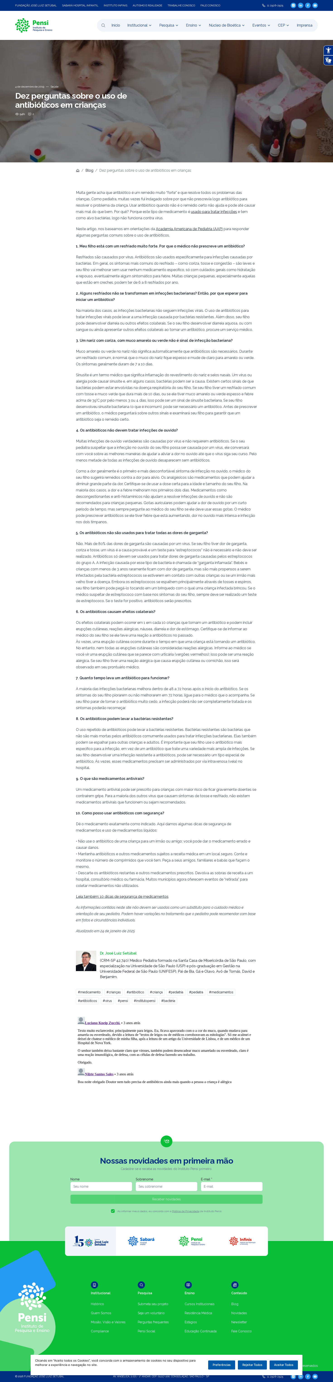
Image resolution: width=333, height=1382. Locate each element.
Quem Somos (101, 1313)
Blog (89, 170)
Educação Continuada (201, 1331)
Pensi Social (146, 1331)
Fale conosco (210, 5)
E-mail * (206, 1179)
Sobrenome (144, 1179)
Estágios (191, 1322)
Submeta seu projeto (153, 1304)
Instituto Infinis (115, 5)
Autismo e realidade (147, 5)
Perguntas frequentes (153, 1322)
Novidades (239, 1313)
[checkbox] (113, 1211)
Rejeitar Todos (252, 1365)
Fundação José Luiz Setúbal (36, 5)
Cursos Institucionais (200, 1304)
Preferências (222, 1365)
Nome (75, 1179)
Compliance (100, 1331)
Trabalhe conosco (181, 5)
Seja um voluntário (151, 1313)
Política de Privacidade (185, 1211)
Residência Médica (198, 1313)
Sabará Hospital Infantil (80, 5)
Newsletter (239, 1322)
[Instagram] (293, 5)
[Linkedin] (300, 5)
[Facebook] (308, 5)
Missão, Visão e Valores (108, 1322)
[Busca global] (103, 25)
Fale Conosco (241, 1331)
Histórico (97, 1304)
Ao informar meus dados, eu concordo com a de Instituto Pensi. (169, 1211)
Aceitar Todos (283, 1365)
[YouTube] (315, 5)
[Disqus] (166, 1071)
